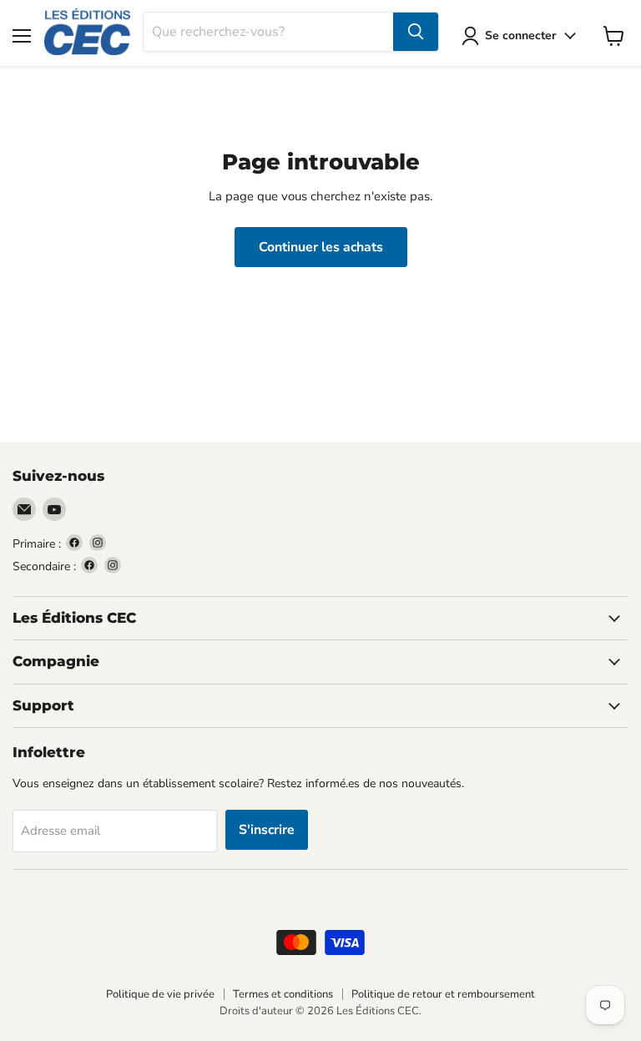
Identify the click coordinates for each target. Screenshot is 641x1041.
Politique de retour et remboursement (443, 994)
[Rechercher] (415, 32)
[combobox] (268, 32)
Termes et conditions (283, 994)
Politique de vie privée (160, 994)
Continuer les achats (321, 247)
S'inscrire (267, 830)
